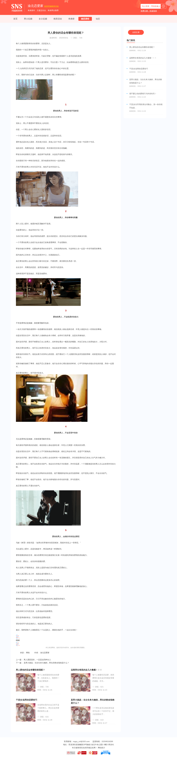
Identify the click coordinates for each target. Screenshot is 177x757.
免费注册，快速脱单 (149, 11)
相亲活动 (58, 19)
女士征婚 (43, 19)
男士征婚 (28, 19)
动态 (98, 19)
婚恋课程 (85, 19)
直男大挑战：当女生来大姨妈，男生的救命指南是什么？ (46, 663)
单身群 (71, 19)
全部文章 (136, 32)
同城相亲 (51, 6)
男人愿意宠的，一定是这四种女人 (37, 660)
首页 (15, 19)
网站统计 (101, 748)
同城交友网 (90, 748)
